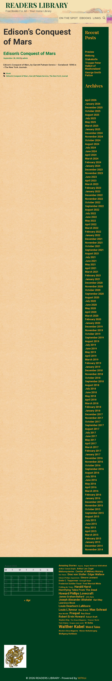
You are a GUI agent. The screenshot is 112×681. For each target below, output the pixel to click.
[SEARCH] (104, 18)
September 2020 (94, 293)
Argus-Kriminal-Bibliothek (95, 566)
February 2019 (93, 363)
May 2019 (90, 352)
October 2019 (92, 333)
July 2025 (90, 118)
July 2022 (90, 213)
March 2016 (91, 491)
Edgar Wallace (96, 574)
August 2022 (92, 209)
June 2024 (91, 151)
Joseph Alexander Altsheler (75, 599)
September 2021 (94, 249)
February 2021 (93, 275)
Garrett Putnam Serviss (38, 76)
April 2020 (90, 312)
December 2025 (94, 107)
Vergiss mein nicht (77, 623)
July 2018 (90, 388)
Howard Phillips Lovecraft (76, 593)
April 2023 (90, 180)
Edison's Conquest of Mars (17, 76)
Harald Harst (82, 586)
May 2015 (90, 527)
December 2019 (94, 326)
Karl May (97, 600)
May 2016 (90, 483)
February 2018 (93, 406)
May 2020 (90, 308)
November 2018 (94, 374)
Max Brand (83, 610)
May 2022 (90, 220)
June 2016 (91, 480)
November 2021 (94, 242)
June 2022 (91, 217)
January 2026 (92, 103)
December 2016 (94, 458)
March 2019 (91, 359)
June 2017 (91, 436)
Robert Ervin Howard (72, 616)
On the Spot (68, 18)
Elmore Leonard (89, 577)
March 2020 (91, 315)
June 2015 (91, 523)
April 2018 (90, 399)
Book (8, 73)
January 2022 (92, 235)
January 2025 (92, 129)
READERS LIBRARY (36, 5)
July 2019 (90, 344)
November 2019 (94, 330)
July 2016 (90, 476)
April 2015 (90, 531)
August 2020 (92, 297)
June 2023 (91, 176)
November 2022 (94, 198)
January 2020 (92, 323)
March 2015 (91, 534)
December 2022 (94, 195)
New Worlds (63, 614)
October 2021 (92, 246)
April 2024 (90, 154)
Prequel (75, 613)
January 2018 (92, 410)
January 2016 (92, 498)
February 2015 (93, 538)
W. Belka (89, 623)
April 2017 (90, 443)
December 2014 (94, 545)
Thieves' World (93, 620)
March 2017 (91, 447)
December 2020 (94, 282)
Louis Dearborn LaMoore (75, 606)
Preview (89, 51)
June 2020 (91, 304)
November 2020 (94, 286)
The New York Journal (58, 76)
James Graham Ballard (71, 596)
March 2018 (91, 403)
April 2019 (90, 355)
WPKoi (82, 678)
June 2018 (91, 392)
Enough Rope (85, 580)
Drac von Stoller (77, 574)
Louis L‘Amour (68, 609)
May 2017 (90, 439)
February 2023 (93, 187)
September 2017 (94, 425)
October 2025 (92, 111)
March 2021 (91, 271)
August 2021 (92, 253)
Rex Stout (85, 613)
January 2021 (92, 279)
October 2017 (92, 421)
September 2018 (94, 381)
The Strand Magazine (78, 620)
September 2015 (94, 513)
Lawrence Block (67, 603)
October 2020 (92, 290)
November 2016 (94, 461)
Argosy (80, 566)
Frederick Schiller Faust (70, 584)
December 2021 (94, 238)
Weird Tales (93, 627)
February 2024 (93, 162)
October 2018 (92, 377)
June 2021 (91, 260)
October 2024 (92, 140)
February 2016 (93, 494)
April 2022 (90, 224)
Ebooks (85, 18)
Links (97, 18)
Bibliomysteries (66, 571)
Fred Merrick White (92, 584)
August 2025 (92, 114)
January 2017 (92, 454)
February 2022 (93, 231)
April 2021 (90, 268)
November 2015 (94, 505)
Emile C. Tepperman (68, 580)
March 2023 (91, 184)
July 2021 (90, 257)
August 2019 (92, 341)
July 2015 (90, 520)
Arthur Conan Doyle (67, 569)
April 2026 (90, 100)
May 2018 (90, 396)
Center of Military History (89, 571)
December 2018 (94, 370)
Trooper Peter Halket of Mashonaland (93, 65)
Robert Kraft (91, 617)
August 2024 (92, 144)
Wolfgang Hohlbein (68, 634)
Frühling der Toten (66, 587)
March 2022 (91, 227)
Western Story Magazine (68, 631)
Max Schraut (98, 609)
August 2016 (92, 472)
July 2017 (90, 432)
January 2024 (92, 165)
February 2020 (93, 319)
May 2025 (90, 122)
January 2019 (92, 366)
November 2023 (94, 173)
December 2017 (94, 414)
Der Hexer (62, 575)
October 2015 (92, 509)
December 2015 (94, 502)
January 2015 (92, 542)
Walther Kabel (71, 626)
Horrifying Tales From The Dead (78, 589)
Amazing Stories (68, 565)
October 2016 (92, 465)
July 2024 (90, 147)
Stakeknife (91, 59)
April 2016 (90, 487)
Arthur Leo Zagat (85, 568)
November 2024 (94, 136)
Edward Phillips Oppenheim (69, 578)
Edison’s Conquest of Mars (29, 53)
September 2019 (94, 337)
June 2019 (91, 348)
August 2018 (92, 385)
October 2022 (92, 202)
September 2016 (94, 469)
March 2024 (91, 158)
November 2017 (94, 417)
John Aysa (90, 597)
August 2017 (92, 428)
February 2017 (93, 450)
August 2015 (92, 516)
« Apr (27, 600)
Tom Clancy (63, 623)
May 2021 (90, 264)
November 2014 (94, 549)
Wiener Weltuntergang (88, 631)
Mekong (89, 55)
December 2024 (94, 133)
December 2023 (94, 169)
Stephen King (64, 620)
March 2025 (91, 125)
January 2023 (92, 191)
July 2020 (90, 301)
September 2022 (94, 206)
